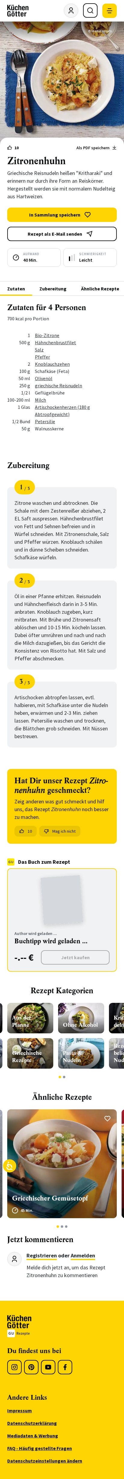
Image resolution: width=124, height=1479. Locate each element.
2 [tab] (64, 1077)
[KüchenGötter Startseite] (17, 11)
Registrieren (41, 1255)
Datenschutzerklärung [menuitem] (32, 1423)
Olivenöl (43, 378)
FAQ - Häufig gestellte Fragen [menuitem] (39, 1448)
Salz (39, 350)
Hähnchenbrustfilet (55, 342)
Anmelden (83, 1255)
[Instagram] (14, 1367)
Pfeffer (42, 357)
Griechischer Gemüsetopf (50, 1198)
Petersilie (45, 421)
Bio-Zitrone (47, 335)
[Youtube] (48, 1367)
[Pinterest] (31, 1367)
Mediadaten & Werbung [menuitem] (32, 1436)
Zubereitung (53, 289)
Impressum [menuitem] (19, 1410)
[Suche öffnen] (90, 10)
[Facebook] (65, 1367)
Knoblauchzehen (52, 364)
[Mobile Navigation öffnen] (109, 11)
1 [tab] (60, 1077)
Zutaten (16, 289)
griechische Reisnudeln (58, 386)
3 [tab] (66, 1226)
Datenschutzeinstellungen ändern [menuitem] (44, 1461)
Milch (40, 400)
